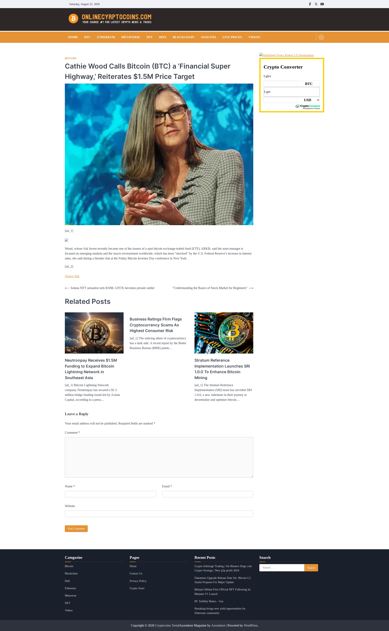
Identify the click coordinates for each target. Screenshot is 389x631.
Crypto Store (137, 588)
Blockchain (183, 37)
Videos (254, 37)
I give (267, 76)
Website (70, 506)
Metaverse (130, 37)
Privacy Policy (138, 581)
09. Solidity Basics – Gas (208, 601)
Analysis (208, 37)
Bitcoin (70, 58)
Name (70, 486)
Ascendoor (218, 625)
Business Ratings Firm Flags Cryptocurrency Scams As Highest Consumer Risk (156, 325)
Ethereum (106, 37)
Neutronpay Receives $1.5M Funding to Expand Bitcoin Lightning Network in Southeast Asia (91, 369)
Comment (72, 432)
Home (73, 37)
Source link (72, 276)
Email (167, 486)
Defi (162, 37)
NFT (149, 37)
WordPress (251, 625)
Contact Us (136, 573)
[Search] (321, 37)
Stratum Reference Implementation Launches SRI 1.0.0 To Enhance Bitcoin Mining (222, 369)
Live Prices (232, 37)
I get (267, 92)
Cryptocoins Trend (167, 625)
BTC (87, 37)
